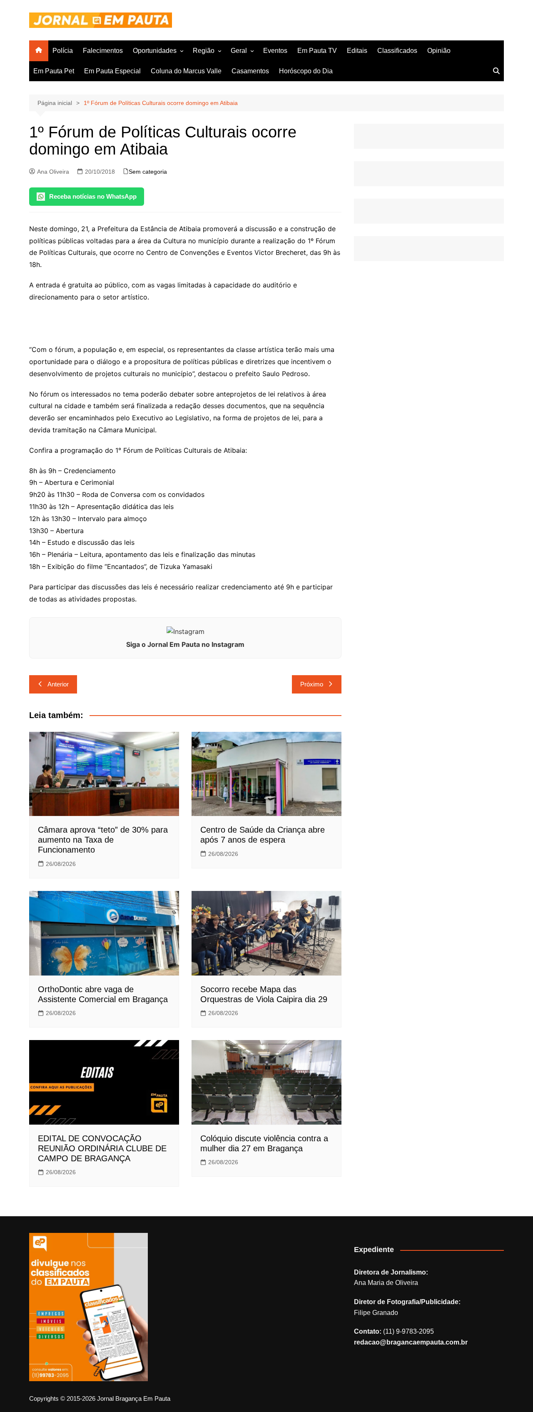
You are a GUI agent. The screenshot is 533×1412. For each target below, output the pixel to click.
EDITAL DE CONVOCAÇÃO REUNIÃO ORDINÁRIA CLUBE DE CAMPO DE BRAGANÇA (102, 1148)
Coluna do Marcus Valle (186, 71)
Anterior (58, 684)
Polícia (62, 50)
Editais (357, 50)
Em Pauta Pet (53, 71)
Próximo (311, 684)
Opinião (439, 50)
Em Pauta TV (317, 50)
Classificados (397, 50)
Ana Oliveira (53, 171)
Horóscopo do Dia (306, 71)
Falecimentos (103, 50)
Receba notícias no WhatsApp (93, 196)
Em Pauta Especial (112, 71)
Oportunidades (155, 50)
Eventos (275, 50)
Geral (239, 50)
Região (203, 50)
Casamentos (250, 71)
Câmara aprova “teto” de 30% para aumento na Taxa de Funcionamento (103, 839)
